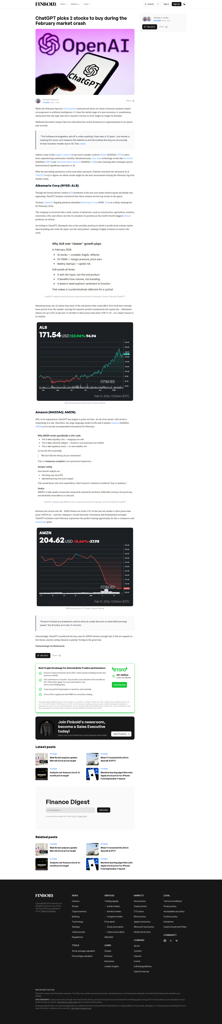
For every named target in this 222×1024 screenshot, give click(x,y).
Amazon (115, 422)
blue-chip (96, 158)
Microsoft (128, 158)
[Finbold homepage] (49, 895)
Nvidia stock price (142, 932)
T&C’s (74, 816)
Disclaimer (169, 921)
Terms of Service (48, 911)
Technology (77, 921)
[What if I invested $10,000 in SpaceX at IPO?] (92, 759)
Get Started (119, 685)
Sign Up (176, 4)
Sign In (166, 4)
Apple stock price (142, 921)
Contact (138, 951)
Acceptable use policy (174, 911)
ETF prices (139, 911)
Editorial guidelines (143, 966)
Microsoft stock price (144, 927)
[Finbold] (45, 4)
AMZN (38, 426)
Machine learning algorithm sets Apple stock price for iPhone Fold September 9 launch (117, 775)
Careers (137, 956)
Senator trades (112, 911)
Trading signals (111, 901)
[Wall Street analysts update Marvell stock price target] (41, 759)
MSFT (48, 161)
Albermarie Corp (89, 202)
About (137, 946)
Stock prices (140, 901)
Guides (107, 951)
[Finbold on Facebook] (165, 940)
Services (109, 895)
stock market (69, 108)
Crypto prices (140, 906)
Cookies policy (171, 916)
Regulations (77, 937)
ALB (107, 202)
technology (40, 521)
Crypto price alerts (114, 932)
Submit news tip (141, 971)
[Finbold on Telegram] (176, 940)
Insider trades (112, 906)
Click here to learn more (67, 1002)
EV (71, 192)
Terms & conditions (173, 901)
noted (82, 143)
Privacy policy (170, 906)
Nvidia (103, 154)
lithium (127, 215)
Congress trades (113, 916)
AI (74, 112)
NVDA (120, 154)
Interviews (109, 961)
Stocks (46, 102)
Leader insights (111, 966)
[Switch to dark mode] (184, 4)
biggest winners (63, 154)
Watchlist (108, 937)
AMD (93, 161)
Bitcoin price (140, 916)
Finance (75, 901)
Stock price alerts (113, 927)
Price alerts (109, 921)
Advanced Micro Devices (68, 161)
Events (137, 961)
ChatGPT (39, 175)
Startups (76, 927)
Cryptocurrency (79, 911)
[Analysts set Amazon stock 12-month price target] (41, 774)
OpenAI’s (48, 202)
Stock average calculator (83, 951)
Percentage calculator (82, 956)
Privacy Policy (82, 816)
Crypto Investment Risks (175, 927)
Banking (75, 916)
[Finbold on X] (170, 940)
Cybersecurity (78, 932)
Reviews (108, 956)
